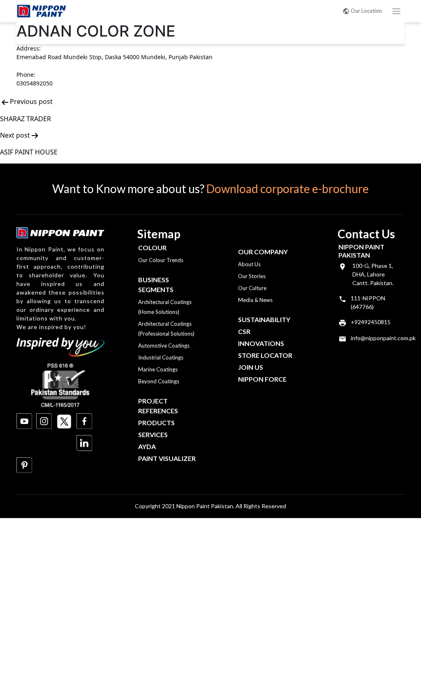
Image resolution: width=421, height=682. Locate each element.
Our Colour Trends (160, 260)
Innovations (261, 343)
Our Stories (252, 276)
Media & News (255, 300)
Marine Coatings (158, 369)
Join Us (250, 367)
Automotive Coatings (164, 345)
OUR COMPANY (263, 252)
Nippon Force (262, 379)
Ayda (147, 446)
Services (153, 434)
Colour (152, 247)
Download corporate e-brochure (287, 189)
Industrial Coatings (160, 357)
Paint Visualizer (167, 458)
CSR (244, 331)
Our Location (366, 10)
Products (156, 422)
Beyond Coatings (158, 381)
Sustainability (264, 319)
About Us (249, 264)
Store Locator (265, 355)
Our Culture (252, 288)
